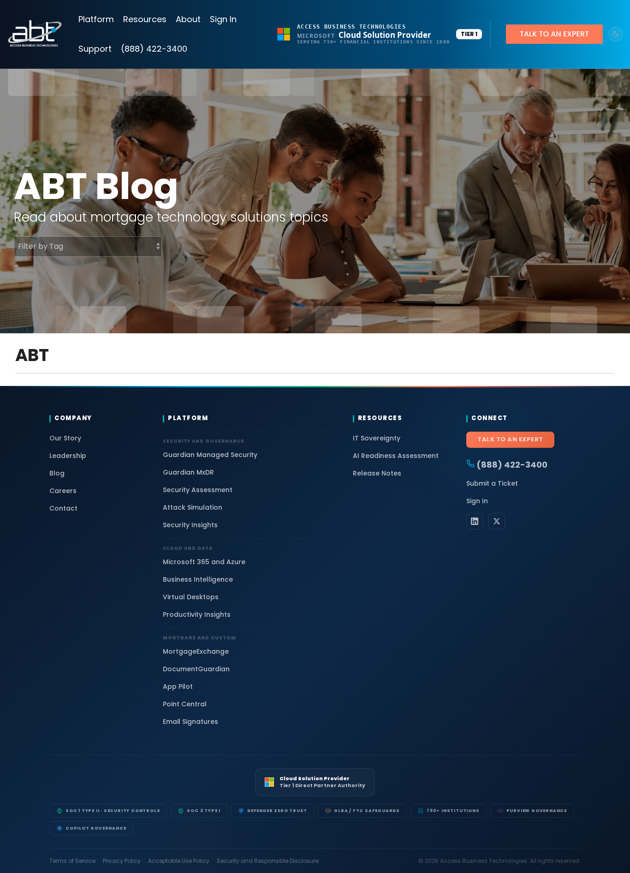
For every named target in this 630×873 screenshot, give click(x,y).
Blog (57, 473)
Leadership (67, 455)
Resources (144, 19)
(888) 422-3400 (154, 48)
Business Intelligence (198, 579)
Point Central (185, 704)
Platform (96, 19)
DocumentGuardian (196, 669)
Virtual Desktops (191, 597)
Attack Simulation (192, 507)
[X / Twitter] (496, 521)
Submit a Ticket (492, 483)
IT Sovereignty (376, 438)
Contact (63, 508)
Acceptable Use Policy (178, 861)
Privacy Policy (122, 861)
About (188, 19)
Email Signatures (190, 721)
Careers (63, 490)
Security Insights (190, 525)
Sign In (223, 19)
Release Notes (377, 473)
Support (95, 48)
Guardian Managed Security (210, 454)
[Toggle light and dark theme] (615, 34)
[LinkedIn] (474, 521)
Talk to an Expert (510, 439)
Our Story (65, 438)
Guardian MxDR (188, 472)
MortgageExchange (196, 651)
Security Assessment (197, 489)
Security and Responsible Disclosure (268, 861)
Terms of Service (72, 861)
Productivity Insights (197, 614)
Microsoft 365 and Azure (204, 561)
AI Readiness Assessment (396, 455)
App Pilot (178, 686)
